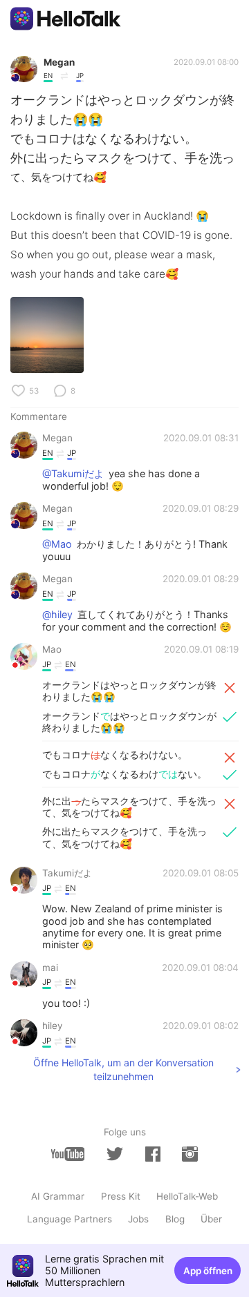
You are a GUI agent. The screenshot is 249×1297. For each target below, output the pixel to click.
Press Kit (120, 1196)
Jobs (138, 1218)
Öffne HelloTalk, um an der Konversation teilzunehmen (123, 1069)
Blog (175, 1218)
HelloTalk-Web (187, 1196)
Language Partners (69, 1218)
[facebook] (152, 1153)
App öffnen (207, 1270)
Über (211, 1218)
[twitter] (115, 1154)
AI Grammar (57, 1196)
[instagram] (189, 1153)
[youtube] (67, 1153)
